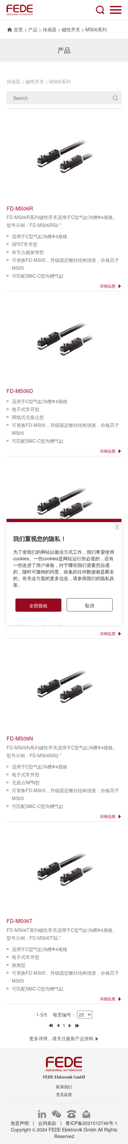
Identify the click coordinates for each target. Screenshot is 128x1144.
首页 (18, 29)
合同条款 (47, 1123)
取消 (89, 605)
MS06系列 (96, 29)
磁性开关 (71, 29)
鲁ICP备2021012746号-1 (91, 1123)
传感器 (49, 29)
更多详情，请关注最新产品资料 (62, 1038)
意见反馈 (64, 1094)
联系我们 (64, 1087)
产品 (32, 29)
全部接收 (38, 605)
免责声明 (20, 1123)
